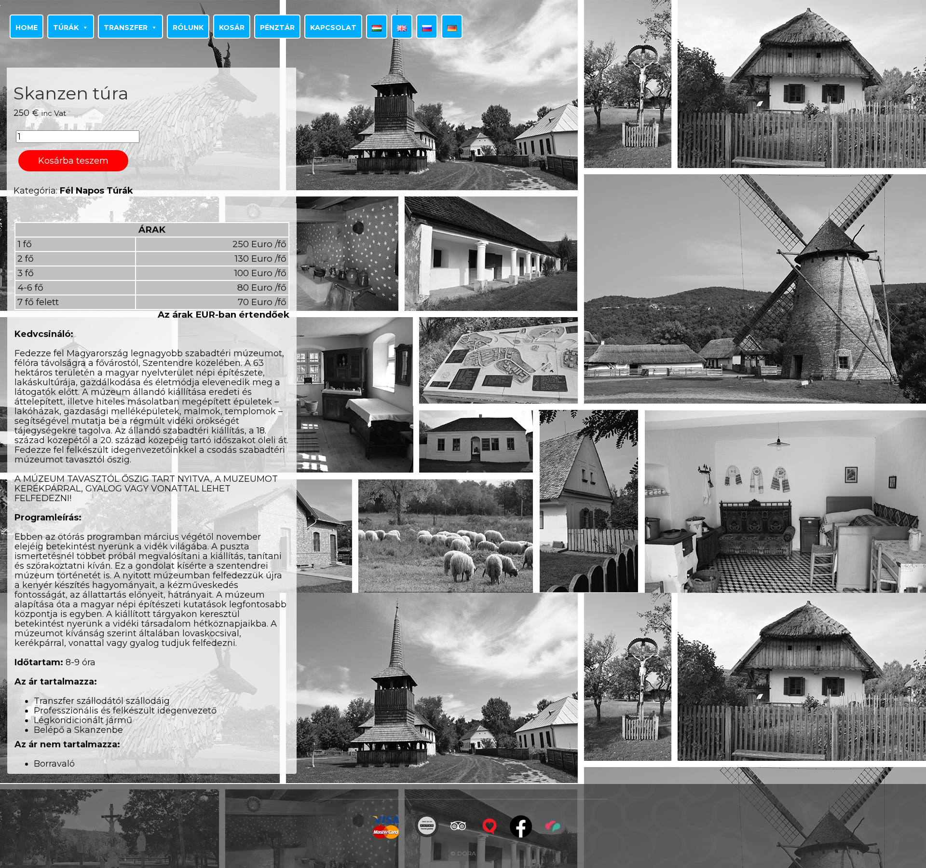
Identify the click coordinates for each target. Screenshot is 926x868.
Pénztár (277, 27)
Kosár (232, 27)
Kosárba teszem (73, 160)
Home (26, 27)
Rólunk (188, 27)
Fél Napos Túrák (96, 190)
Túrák (66, 27)
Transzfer (126, 27)
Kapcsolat (333, 27)
